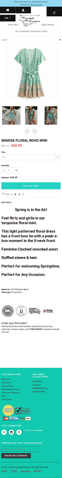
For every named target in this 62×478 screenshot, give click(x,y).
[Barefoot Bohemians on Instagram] (11, 432)
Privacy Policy (7, 386)
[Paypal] (37, 471)
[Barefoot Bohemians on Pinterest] (18, 432)
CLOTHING (37, 381)
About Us (5, 379)
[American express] (13, 471)
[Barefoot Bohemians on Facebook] (4, 432)
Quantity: (5, 165)
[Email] (8, 194)
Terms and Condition (10, 393)
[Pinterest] (19, 194)
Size (3, 152)
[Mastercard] (25, 471)
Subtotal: (5, 178)
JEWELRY (36, 385)
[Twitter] (15, 194)
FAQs (3, 396)
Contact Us (6, 382)
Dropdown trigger (23, 10)
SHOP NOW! (36, 5)
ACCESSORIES (38, 392)
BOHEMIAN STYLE (40, 388)
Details (6, 202)
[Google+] (23, 194)
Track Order (6, 399)
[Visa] (4, 471)
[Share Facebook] (11, 194)
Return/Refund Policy (10, 389)
